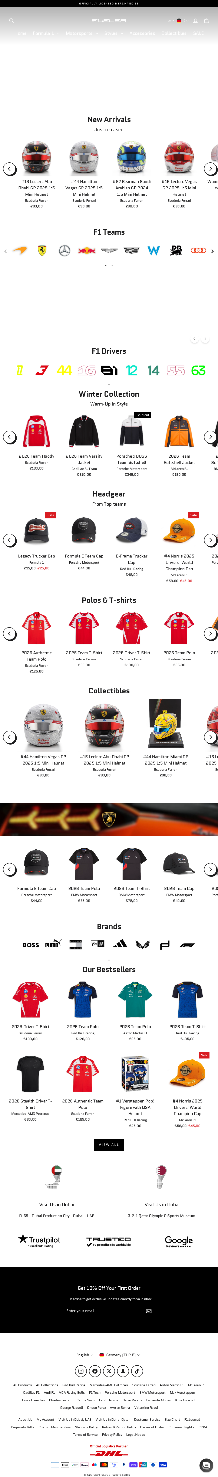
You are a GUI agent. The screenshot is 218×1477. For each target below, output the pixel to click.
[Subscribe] (202, 1430)
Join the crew (163, 1446)
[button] (206, 1465)
